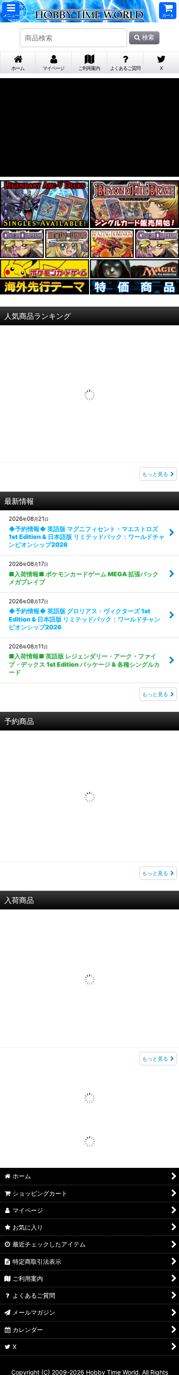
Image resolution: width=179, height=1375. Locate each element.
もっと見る (155, 402)
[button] (11, 10)
